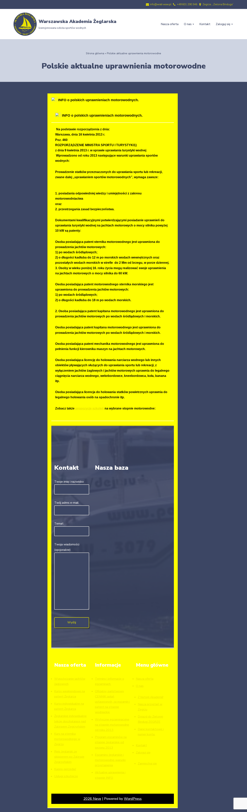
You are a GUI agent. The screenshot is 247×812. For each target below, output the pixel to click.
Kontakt (204, 24)
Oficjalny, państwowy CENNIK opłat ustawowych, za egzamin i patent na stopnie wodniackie (112, 702)
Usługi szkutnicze (66, 776)
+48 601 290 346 (187, 4)
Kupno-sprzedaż (65, 769)
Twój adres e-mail (66, 503)
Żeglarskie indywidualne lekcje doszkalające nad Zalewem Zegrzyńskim (70, 721)
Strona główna (95, 53)
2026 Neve (92, 798)
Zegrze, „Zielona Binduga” (218, 4)
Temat (58, 523)
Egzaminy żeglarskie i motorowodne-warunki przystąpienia (110, 760)
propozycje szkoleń (89, 408)
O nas (140, 686)
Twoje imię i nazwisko (69, 482)
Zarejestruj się (147, 763)
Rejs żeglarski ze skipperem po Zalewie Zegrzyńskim (69, 756)
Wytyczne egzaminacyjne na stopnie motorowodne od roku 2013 (112, 724)
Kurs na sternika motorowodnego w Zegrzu (67, 739)
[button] (193, 24)
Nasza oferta (169, 24)
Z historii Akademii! (150, 697)
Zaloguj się (143, 752)
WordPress (133, 798)
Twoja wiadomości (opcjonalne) (66, 547)
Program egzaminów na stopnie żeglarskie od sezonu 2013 (111, 742)
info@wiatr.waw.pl (160, 4)
